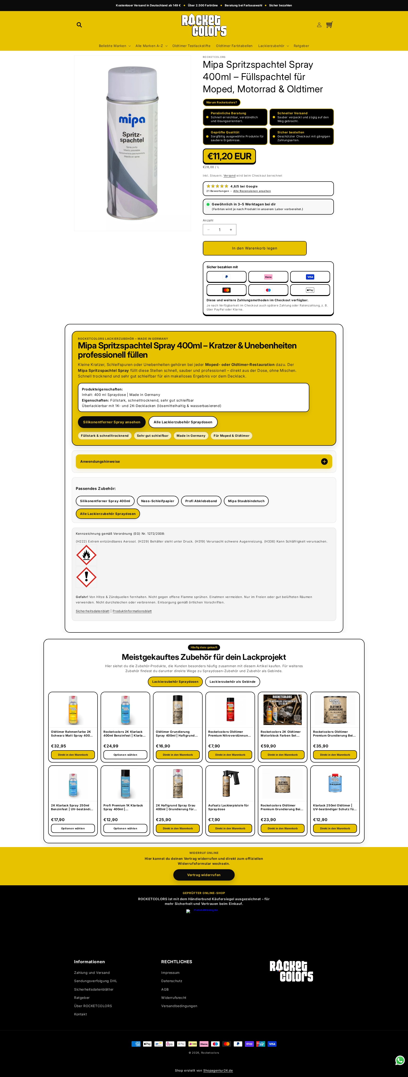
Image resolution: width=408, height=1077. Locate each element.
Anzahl (208, 220)
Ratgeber (82, 998)
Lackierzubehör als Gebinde (233, 681)
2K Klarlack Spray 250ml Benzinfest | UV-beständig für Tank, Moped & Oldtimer (72, 808)
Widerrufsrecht (173, 998)
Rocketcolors (210, 1052)
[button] (79, 25)
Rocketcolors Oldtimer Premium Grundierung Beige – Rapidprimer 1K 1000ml (335, 734)
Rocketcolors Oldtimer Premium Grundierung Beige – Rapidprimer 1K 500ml (282, 808)
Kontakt (80, 1014)
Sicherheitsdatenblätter (94, 989)
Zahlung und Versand (92, 973)
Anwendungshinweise (100, 461)
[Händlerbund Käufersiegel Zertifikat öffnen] (204, 927)
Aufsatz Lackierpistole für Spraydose (228, 807)
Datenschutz (172, 981)
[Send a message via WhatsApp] (400, 1060)
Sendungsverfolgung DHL (95, 981)
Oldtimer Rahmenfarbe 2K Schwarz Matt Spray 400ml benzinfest (72, 734)
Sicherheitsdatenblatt (93, 611)
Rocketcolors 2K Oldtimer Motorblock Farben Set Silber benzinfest (281, 734)
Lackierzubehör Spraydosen (175, 681)
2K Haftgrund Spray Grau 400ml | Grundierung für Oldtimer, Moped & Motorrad (176, 808)
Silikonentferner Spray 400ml (105, 501)
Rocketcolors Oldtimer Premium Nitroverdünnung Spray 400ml (229, 734)
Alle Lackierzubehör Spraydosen (183, 422)
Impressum (170, 973)
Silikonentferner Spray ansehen (111, 422)
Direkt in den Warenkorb (73, 754)
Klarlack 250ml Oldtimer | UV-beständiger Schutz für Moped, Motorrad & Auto (334, 808)
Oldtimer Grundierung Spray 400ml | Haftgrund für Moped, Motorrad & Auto (175, 734)
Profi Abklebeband (201, 501)
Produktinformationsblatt (132, 611)
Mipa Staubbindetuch (246, 501)
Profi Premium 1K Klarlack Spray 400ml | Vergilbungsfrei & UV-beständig (123, 808)
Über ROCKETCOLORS (93, 1006)
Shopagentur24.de (218, 1070)
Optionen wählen (73, 828)
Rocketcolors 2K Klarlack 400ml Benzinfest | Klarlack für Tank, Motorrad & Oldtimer (124, 734)
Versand (230, 176)
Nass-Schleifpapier (157, 501)
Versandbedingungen (179, 1006)
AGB (165, 989)
